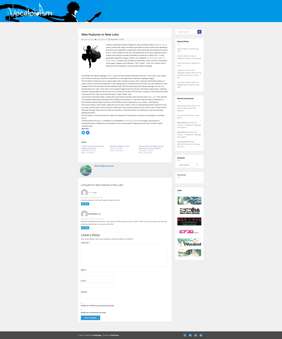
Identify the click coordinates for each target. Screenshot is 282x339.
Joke (178, 106)
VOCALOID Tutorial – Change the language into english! (189, 124)
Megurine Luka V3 (160, 45)
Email (83, 281)
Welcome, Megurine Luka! (119, 146)
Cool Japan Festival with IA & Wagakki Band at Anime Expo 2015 (188, 84)
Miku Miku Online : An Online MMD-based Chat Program (188, 108)
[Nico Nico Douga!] (189, 211)
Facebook (181, 175)
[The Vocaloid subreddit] (189, 242)
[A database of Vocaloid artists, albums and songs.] (189, 252)
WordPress (115, 335)
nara (179, 115)
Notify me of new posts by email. (93, 312)
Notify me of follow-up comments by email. (97, 305)
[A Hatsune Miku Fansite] (189, 200)
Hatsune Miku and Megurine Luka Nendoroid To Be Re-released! (151, 147)
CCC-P (90, 192)
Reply (86, 204)
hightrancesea (88, 39)
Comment (85, 243)
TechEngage (97, 335)
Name (84, 270)
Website (84, 292)
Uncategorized (102, 39)
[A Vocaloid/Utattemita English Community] (189, 221)
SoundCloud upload (130, 121)
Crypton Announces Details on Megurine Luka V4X (93, 147)
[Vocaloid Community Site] (189, 232)
